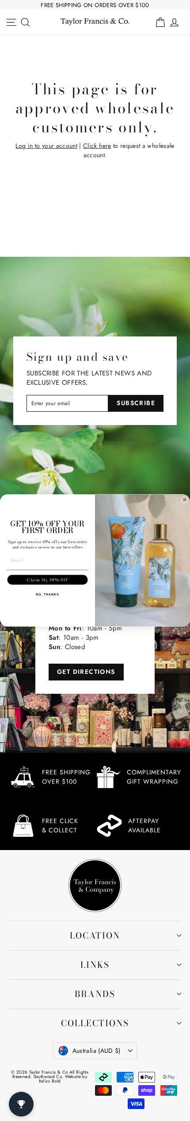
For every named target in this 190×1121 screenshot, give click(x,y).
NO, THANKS (47, 594)
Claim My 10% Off (47, 580)
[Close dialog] (184, 500)
